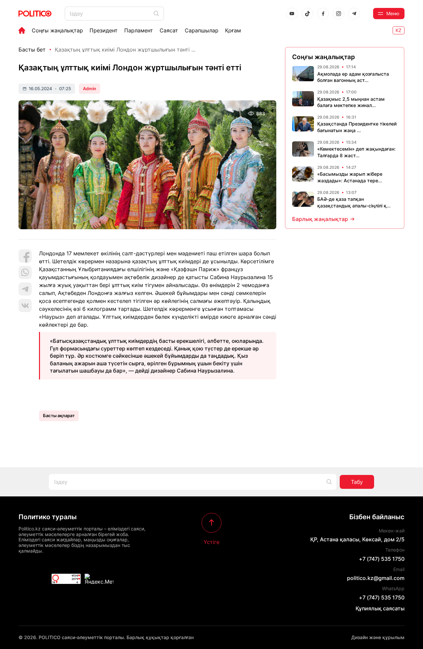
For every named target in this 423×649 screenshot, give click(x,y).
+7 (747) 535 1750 (381, 559)
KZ (399, 30)
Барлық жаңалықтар (320, 219)
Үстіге (211, 542)
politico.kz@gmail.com (375, 578)
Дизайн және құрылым (377, 637)
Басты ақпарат (59, 415)
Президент (104, 30)
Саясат (169, 30)
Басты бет (32, 49)
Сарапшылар (201, 30)
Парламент (138, 30)
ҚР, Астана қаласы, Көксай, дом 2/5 (357, 539)
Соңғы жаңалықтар (57, 30)
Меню (392, 13)
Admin (89, 88)
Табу (357, 482)
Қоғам (233, 30)
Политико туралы (48, 517)
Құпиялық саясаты (380, 608)
